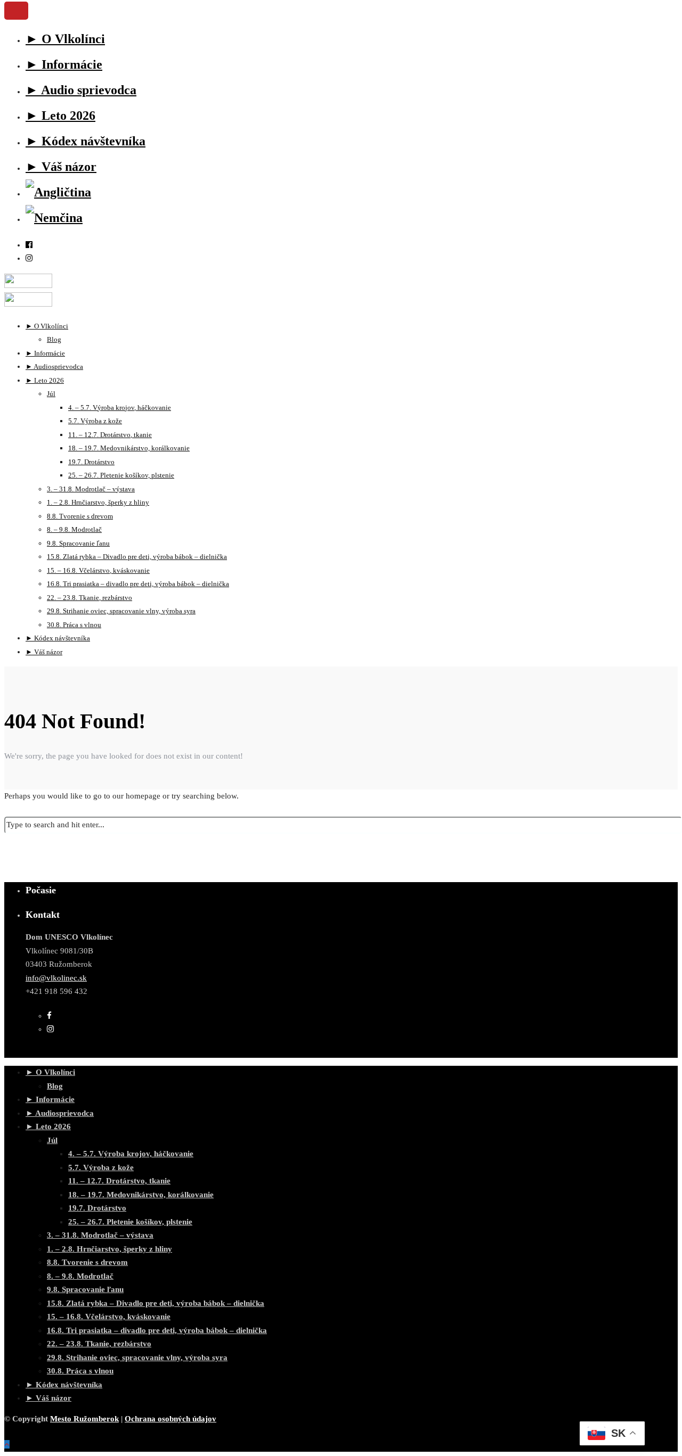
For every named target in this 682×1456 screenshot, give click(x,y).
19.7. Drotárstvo (97, 1208)
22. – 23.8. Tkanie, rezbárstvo (99, 1343)
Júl (51, 394)
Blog (55, 1086)
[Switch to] (58, 192)
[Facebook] (49, 1015)
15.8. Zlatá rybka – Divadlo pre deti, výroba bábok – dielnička (155, 1303)
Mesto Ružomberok (84, 1418)
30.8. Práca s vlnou (80, 1371)
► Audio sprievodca (81, 90)
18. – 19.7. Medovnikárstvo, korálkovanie (129, 448)
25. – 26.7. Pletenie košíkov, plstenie (130, 1222)
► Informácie (64, 64)
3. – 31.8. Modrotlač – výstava (100, 1235)
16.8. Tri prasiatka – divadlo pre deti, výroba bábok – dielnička (138, 584)
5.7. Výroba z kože (101, 1167)
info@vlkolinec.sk (56, 978)
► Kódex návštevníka (85, 141)
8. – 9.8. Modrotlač (80, 1276)
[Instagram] (29, 258)
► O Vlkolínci (65, 39)
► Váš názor (61, 167)
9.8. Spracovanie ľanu (85, 1289)
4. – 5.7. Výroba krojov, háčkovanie (130, 1153)
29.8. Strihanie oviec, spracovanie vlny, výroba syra (121, 611)
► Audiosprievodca (60, 1113)
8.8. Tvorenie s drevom (87, 1262)
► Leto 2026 (60, 115)
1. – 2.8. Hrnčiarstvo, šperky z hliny (109, 1249)
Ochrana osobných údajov (170, 1418)
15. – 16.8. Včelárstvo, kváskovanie (108, 1316)
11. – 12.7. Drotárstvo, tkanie (119, 1181)
